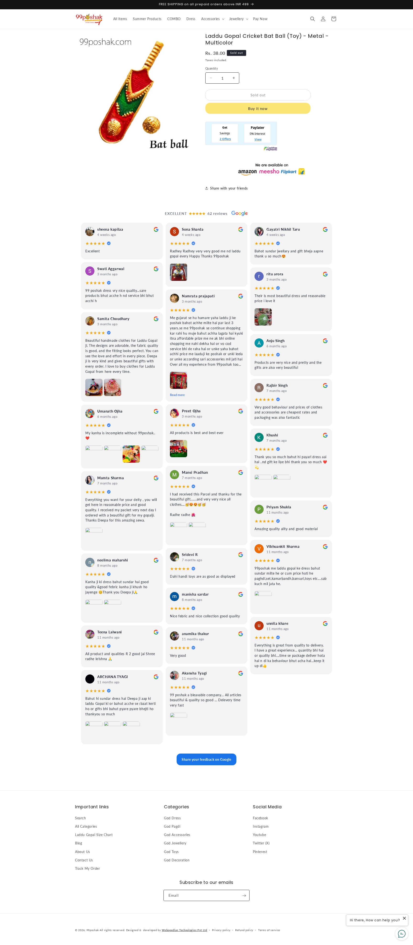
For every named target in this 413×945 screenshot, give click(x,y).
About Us (82, 851)
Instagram (261, 826)
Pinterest (260, 851)
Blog (78, 843)
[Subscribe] (244, 895)
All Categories (86, 826)
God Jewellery (175, 843)
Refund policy (244, 929)
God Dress (172, 818)
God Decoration (177, 860)
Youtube (259, 834)
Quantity (211, 68)
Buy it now (258, 108)
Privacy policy (221, 929)
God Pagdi (172, 826)
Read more (177, 395)
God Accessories (177, 834)
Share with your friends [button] (229, 188)
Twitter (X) (261, 843)
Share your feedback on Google (206, 759)
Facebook (260, 818)
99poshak (93, 930)
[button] (212, 19)
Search (80, 818)
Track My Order (87, 868)
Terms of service (269, 929)
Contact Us (84, 860)
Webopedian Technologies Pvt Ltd (184, 930)
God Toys (171, 851)
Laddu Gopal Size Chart (94, 834)
